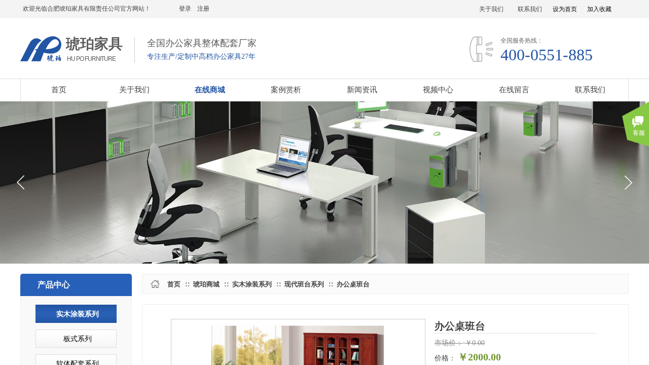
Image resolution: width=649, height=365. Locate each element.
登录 (185, 8)
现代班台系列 (304, 284)
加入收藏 (599, 9)
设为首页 (565, 9)
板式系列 (77, 339)
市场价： (449, 343)
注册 (203, 8)
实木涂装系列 (252, 284)
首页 (174, 284)
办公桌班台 (353, 284)
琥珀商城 (206, 284)
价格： (445, 358)
